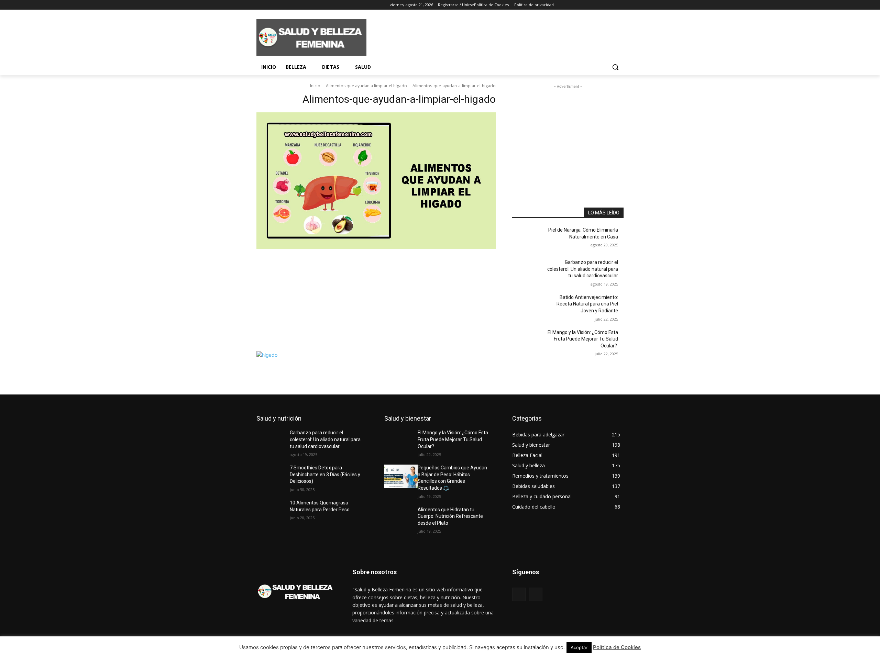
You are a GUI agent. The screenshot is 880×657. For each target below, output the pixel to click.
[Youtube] (298, 5)
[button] (615, 67)
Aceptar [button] (579, 647)
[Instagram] (270, 5)
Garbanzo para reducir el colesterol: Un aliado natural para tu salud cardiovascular (582, 268)
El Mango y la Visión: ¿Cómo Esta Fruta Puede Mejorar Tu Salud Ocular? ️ (583, 339)
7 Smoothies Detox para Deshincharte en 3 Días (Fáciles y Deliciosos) (325, 474)
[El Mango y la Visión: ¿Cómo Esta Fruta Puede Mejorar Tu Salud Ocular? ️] (529, 341)
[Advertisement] (491, 36)
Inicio (315, 86)
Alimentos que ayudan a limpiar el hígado (366, 86)
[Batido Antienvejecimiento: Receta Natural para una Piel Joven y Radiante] (529, 306)
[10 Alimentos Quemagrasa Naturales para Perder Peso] (273, 511)
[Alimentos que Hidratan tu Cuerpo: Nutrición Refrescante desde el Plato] (401, 518)
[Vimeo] (289, 5)
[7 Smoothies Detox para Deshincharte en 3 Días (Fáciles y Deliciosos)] (273, 476)
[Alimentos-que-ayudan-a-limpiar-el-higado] (376, 230)
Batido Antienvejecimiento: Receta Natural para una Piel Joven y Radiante (587, 303)
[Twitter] (280, 5)
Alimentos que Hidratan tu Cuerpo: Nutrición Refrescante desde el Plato (450, 516)
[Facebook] (260, 5)
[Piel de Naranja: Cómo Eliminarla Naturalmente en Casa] (529, 238)
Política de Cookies (617, 647)
